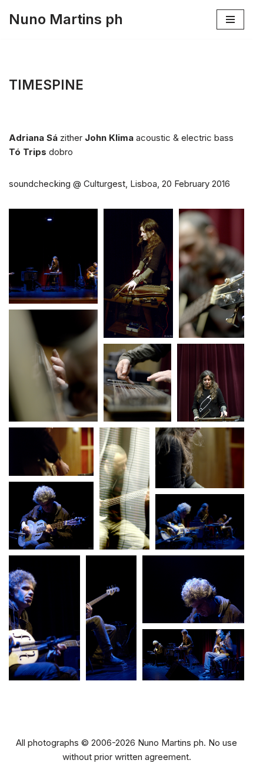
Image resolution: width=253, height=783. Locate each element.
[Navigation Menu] (230, 19)
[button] (53, 256)
